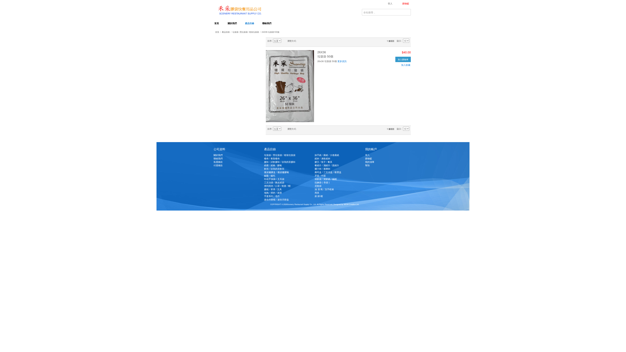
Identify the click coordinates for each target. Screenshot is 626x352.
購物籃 (368, 158)
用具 (317, 192)
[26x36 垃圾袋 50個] (290, 86)
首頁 (216, 23)
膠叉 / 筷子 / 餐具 (323, 161)
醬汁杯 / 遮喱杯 (322, 168)
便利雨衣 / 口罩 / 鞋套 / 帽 (277, 185)
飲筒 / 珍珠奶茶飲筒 (274, 168)
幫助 (367, 165)
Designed (337, 204)
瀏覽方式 (291, 40)
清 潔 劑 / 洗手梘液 (324, 189)
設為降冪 (284, 40)
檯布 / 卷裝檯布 (272, 158)
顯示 (399, 40)
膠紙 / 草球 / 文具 (273, 189)
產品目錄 (249, 23)
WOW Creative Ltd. (351, 204)
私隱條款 (218, 161)
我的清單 (369, 161)
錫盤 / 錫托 (269, 175)
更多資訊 (342, 61)
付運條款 (218, 165)
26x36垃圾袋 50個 (325, 54)
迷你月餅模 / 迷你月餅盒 (276, 199)
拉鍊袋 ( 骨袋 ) (322, 182)
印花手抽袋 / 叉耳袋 (274, 179)
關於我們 (232, 23)
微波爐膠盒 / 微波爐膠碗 (276, 172)
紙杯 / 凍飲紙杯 (322, 158)
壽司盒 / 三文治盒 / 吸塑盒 (328, 172)
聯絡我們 (266, 23)
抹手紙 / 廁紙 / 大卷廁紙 (327, 155)
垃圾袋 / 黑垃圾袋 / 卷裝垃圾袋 (245, 31)
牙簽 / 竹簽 (320, 175)
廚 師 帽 (319, 196)
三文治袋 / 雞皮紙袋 (274, 182)
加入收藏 (405, 64)
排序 (269, 40)
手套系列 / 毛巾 (272, 196)
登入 (367, 155)
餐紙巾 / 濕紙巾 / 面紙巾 (327, 165)
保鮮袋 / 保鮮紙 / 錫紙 (326, 179)
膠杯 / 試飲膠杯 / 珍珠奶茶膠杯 (279, 161)
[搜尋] (407, 12)
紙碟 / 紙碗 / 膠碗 (273, 165)
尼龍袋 (318, 185)
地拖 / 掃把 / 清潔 (273, 192)
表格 (299, 40)
